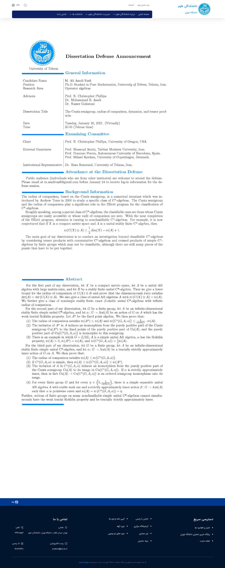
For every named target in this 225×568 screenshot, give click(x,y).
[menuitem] (143, 14)
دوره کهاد (121, 526)
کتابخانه (131, 5)
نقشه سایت (205, 541)
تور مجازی (143, 533)
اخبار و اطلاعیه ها (202, 528)
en (18, 5)
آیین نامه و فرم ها (117, 519)
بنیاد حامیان (143, 541)
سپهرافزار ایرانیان (84, 562)
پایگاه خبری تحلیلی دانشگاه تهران (195, 534)
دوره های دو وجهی (116, 533)
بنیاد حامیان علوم (143, 5)
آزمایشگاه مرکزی (141, 526)
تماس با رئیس (142, 519)
